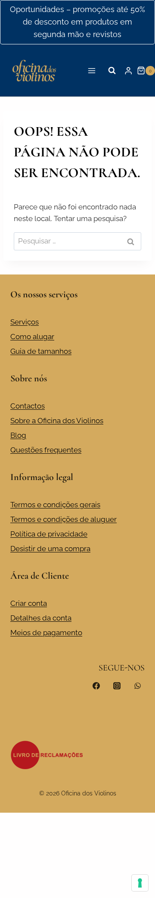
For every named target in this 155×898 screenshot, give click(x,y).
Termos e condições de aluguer (63, 519)
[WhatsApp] (137, 686)
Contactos (27, 406)
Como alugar (32, 336)
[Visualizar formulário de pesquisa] (112, 70)
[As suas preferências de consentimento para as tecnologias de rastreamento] (140, 883)
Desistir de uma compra (50, 548)
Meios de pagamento (46, 632)
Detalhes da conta (40, 618)
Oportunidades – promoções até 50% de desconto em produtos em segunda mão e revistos (77, 22)
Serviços (24, 322)
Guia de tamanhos (40, 351)
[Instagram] (116, 686)
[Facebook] (96, 686)
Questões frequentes (45, 450)
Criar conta (28, 603)
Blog (18, 435)
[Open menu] (92, 70)
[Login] (128, 70)
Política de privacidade (48, 534)
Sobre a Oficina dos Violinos (56, 420)
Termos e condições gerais (55, 504)
